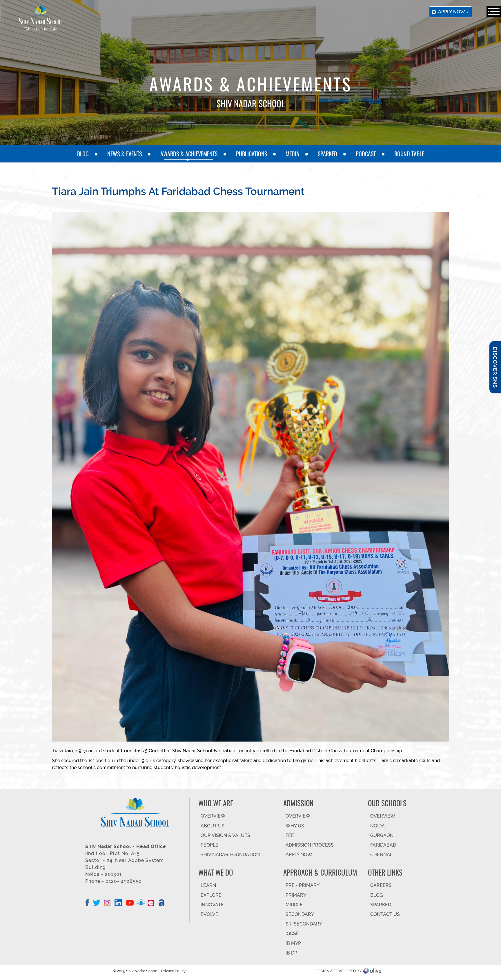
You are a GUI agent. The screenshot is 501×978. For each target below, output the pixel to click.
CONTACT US (385, 914)
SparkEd (327, 153)
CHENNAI (380, 854)
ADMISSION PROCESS (310, 845)
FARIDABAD (383, 845)
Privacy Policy (173, 971)
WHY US (295, 826)
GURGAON (381, 835)
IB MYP (293, 943)
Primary (296, 895)
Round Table (409, 153)
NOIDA (377, 826)
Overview (382, 816)
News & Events (124, 153)
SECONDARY (300, 914)
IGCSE (292, 933)
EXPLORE (211, 895)
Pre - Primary (303, 885)
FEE (290, 835)
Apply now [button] (452, 12)
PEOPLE (209, 845)
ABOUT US (212, 826)
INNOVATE (212, 905)
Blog (83, 153)
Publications (251, 153)
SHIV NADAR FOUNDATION (230, 854)
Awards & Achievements (188, 153)
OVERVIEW (213, 816)
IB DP (291, 953)
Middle (294, 905)
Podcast (366, 153)
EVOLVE (209, 914)
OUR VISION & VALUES (225, 835)
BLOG (376, 895)
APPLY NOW (299, 854)
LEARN (208, 885)
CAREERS (381, 885)
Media (292, 153)
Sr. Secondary (304, 924)
